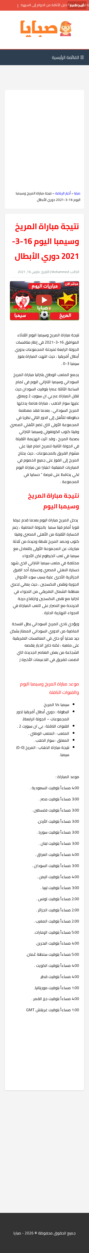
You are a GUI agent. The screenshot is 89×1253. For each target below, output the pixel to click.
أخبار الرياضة (63, 193)
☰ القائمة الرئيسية (68, 57)
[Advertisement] (44, 140)
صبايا (77, 193)
